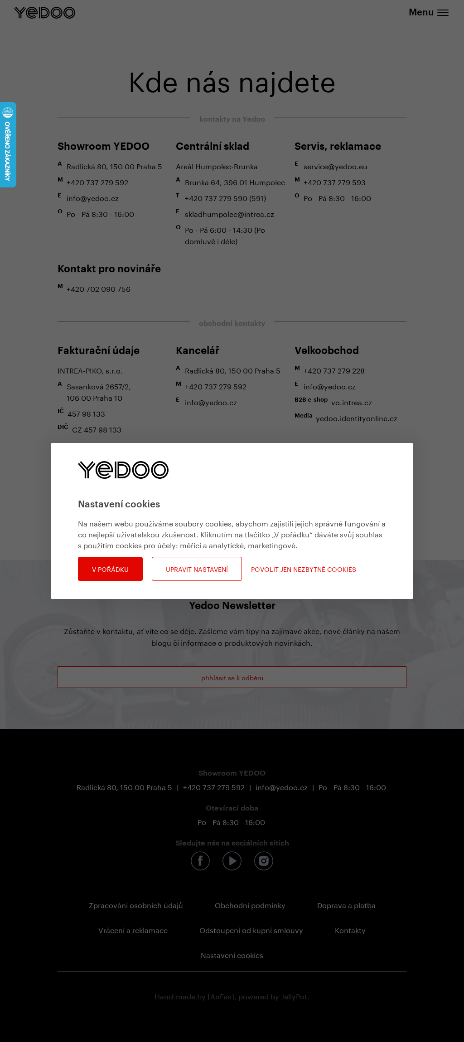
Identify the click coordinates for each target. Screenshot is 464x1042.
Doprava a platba (346, 904)
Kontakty (350, 929)
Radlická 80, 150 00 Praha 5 (114, 165)
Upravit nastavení (197, 569)
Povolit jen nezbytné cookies (303, 569)
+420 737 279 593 (335, 181)
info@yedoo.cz (93, 197)
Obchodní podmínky (250, 904)
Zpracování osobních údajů (136, 904)
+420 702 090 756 (98, 288)
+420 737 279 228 (334, 369)
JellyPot (294, 995)
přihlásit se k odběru (232, 677)
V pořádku (110, 569)
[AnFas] (221, 995)
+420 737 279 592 (97, 181)
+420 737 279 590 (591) (225, 197)
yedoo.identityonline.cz (356, 417)
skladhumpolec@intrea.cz (229, 213)
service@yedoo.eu (335, 165)
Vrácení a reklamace (133, 929)
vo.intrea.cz (351, 401)
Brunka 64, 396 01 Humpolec (235, 181)
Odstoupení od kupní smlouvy (251, 929)
